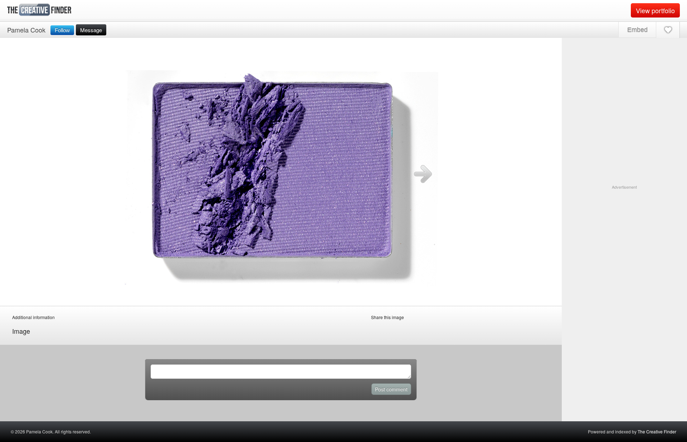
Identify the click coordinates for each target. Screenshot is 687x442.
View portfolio (655, 10)
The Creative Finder (657, 431)
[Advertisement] (624, 234)
